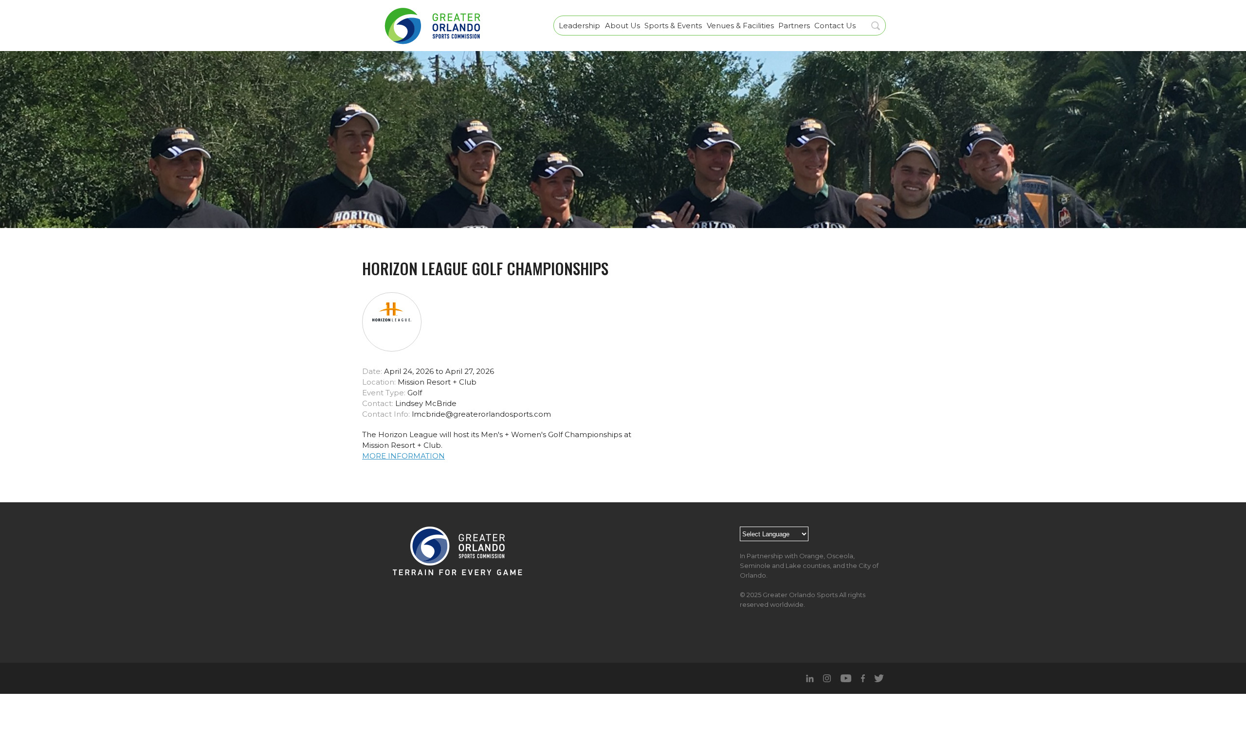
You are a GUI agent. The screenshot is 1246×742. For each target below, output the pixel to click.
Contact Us (835, 25)
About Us (622, 25)
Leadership (579, 25)
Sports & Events (673, 25)
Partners (794, 25)
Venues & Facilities (740, 25)
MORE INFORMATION (403, 455)
